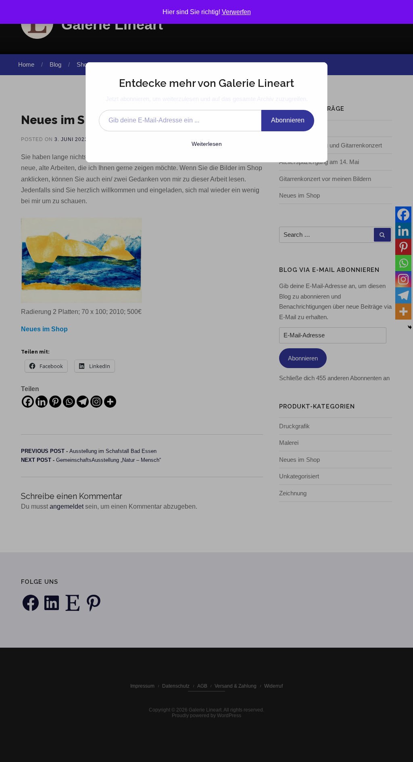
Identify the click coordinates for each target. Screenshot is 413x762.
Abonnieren (288, 120)
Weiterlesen (207, 144)
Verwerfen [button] (236, 11)
